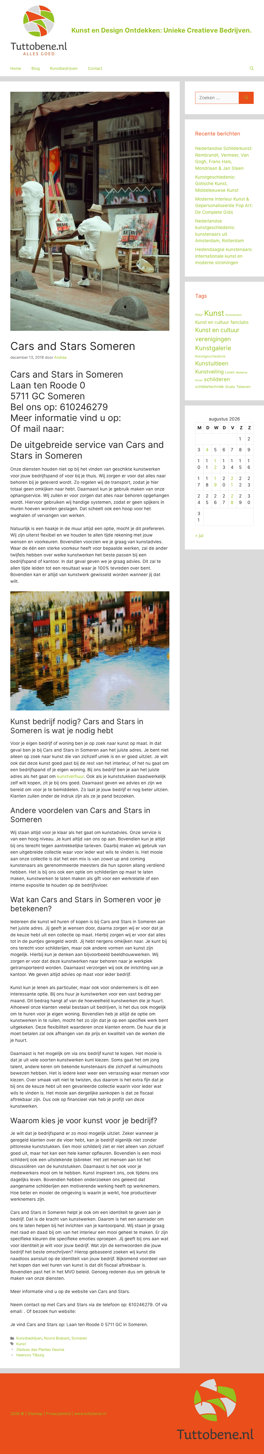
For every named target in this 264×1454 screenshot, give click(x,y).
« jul (199, 535)
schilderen (217, 379)
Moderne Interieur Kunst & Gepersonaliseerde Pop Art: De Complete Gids (224, 205)
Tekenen (243, 387)
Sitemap (35, 1413)
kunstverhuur (70, 776)
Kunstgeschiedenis (210, 356)
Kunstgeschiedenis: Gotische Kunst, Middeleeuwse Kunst (216, 183)
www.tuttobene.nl (90, 1413)
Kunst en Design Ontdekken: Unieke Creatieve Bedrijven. (161, 30)
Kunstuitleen (211, 363)
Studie (230, 387)
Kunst (21, 1344)
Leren (230, 372)
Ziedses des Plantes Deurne (40, 1349)
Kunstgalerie (213, 348)
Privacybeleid (58, 1413)
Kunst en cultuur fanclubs (222, 322)
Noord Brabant (56, 1338)
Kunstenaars (234, 315)
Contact (95, 68)
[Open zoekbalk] (252, 68)
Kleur (199, 315)
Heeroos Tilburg (30, 1355)
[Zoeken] (246, 98)
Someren (79, 1338)
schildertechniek (209, 386)
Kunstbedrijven (64, 68)
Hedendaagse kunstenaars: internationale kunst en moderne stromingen (224, 256)
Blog (35, 68)
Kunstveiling (209, 372)
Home (15, 68)
